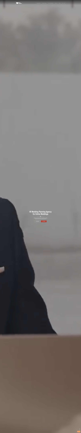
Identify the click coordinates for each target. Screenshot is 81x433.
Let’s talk (44, 221)
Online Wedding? (39, 3)
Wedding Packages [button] (44, 3)
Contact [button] (60, 3)
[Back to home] (19, 3)
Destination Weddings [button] (50, 3)
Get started (37, 221)
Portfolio (56, 3)
